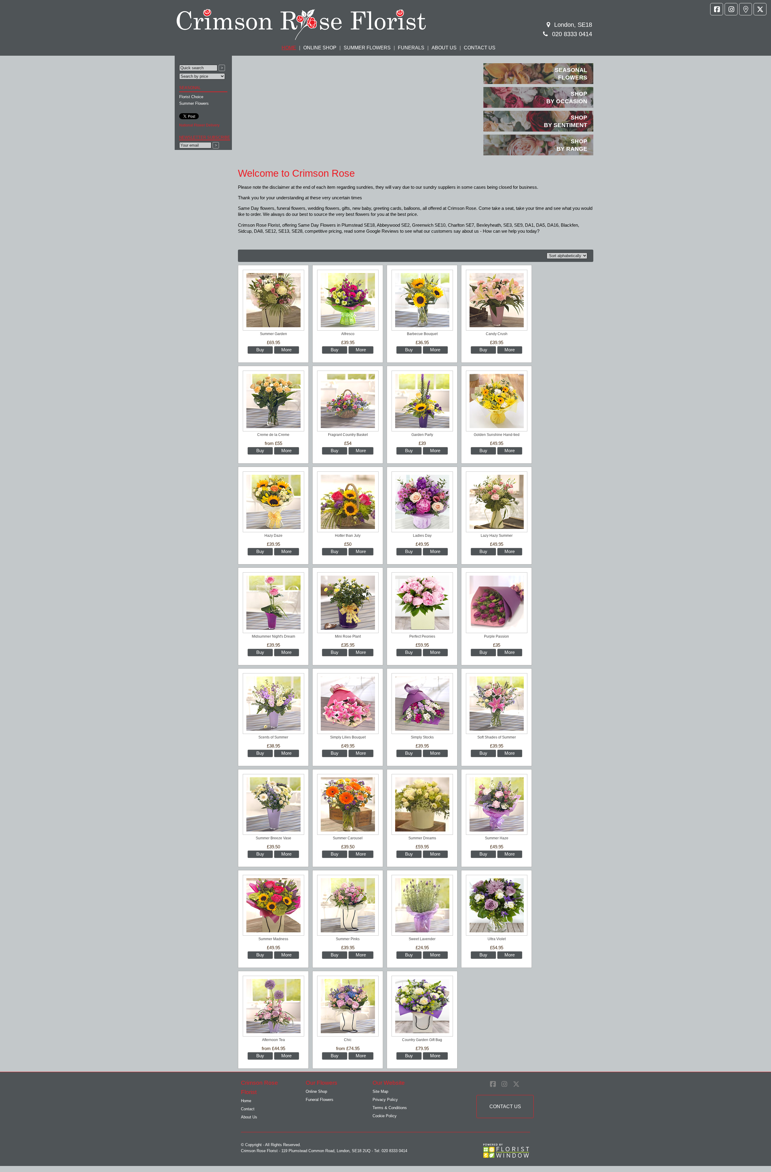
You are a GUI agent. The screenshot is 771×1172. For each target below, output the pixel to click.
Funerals (411, 47)
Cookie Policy (385, 1116)
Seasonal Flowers (571, 74)
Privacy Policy (385, 1099)
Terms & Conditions (390, 1107)
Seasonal (190, 87)
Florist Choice (191, 97)
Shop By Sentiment (565, 121)
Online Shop (319, 47)
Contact (247, 1109)
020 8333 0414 (572, 34)
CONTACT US (505, 1106)
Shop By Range (572, 145)
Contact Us (479, 47)
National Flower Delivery (199, 125)
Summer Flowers (367, 47)
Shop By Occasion (566, 97)
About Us (444, 47)
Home (246, 1101)
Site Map (380, 1091)
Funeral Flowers (319, 1099)
